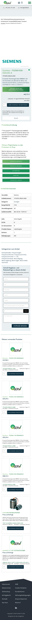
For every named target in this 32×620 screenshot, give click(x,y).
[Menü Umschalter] (29, 2)
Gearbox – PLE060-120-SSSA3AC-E (13, 435)
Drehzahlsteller (6, 253)
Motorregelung (6, 260)
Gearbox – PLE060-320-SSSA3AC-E (13, 397)
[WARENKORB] (22, 2)
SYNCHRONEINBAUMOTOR (11, 512)
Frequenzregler (16, 253)
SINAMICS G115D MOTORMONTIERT (14, 550)
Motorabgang (18, 258)
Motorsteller (24, 260)
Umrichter (5, 262)
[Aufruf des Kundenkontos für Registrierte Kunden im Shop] (19, 3)
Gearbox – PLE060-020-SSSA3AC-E (13, 474)
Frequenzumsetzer (7, 258)
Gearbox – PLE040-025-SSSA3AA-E (13, 358)
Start (2, 19)
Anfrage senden (20, 326)
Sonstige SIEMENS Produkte (15, 21)
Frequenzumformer (8, 255)
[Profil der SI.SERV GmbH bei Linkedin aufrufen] (16, 608)
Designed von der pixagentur (16, 616)
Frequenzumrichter (20, 255)
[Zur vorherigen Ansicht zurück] (29, 71)
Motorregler (15, 260)
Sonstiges (24, 21)
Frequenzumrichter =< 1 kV (10, 257)
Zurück (16, 118)
